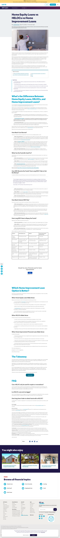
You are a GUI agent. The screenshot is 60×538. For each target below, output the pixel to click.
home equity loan (18, 308)
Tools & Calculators (14, 507)
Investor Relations (23, 507)
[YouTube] (41, 518)
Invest (4, 512)
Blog (21, 512)
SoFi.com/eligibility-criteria (39, 405)
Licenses (31, 507)
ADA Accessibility (32, 511)
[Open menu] (58, 5)
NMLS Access (31, 508)
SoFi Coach (4, 519)
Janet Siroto (16, 24)
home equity (24, 301)
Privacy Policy (46, 512)
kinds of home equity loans (32, 108)
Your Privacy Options (25, 515)
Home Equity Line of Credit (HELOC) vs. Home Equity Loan (16, 513)
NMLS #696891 (25, 409)
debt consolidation (31, 159)
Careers (22, 511)
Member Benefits (23, 508)
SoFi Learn (13, 503)
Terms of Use (31, 504)
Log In (47, 4)
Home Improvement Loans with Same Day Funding (16, 510)
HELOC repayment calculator (35, 146)
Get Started (53, 4)
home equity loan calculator (25, 139)
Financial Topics (14, 504)
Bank (3, 503)
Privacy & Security (32, 503)
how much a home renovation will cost (25, 104)
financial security (30, 127)
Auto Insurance (5, 511)
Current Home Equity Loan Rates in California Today (16, 514)
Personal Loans (5, 504)
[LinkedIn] (34, 441)
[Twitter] (32, 441)
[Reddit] (37, 441)
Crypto (4, 515)
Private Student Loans (6, 507)
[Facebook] (30, 441)
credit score (46, 214)
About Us (22, 503)
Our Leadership (23, 504)
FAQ (32, 76)
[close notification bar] (58, 1)
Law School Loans (5, 516)
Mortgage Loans (5, 508)
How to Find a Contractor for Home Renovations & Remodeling (28, 167)
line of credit (26, 191)
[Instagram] (39, 518)
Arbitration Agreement (52, 512)
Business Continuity (32, 512)
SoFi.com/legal (18, 410)
